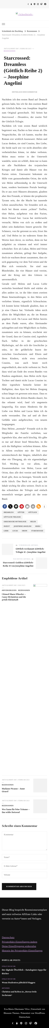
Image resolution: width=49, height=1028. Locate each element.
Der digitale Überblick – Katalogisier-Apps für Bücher (24, 972)
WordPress (40, 1013)
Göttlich (32, 512)
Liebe (6, 531)
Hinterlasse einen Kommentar (24, 92)
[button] (5, 506)
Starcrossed (37, 531)
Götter (21, 512)
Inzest (7, 526)
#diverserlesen (9, 590)
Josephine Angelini (22, 526)
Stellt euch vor (8, 966)
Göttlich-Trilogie (12, 517)
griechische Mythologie (15, 522)
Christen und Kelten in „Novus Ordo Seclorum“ (19, 993)
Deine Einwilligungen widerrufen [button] (19, 946)
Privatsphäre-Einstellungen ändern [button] (19, 941)
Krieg (37, 526)
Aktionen (6, 988)
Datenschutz (8, 937)
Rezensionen (9, 51)
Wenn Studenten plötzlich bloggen (18, 983)
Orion (24, 531)
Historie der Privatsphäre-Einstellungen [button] (22, 950)
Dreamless (9, 512)
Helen (33, 522)
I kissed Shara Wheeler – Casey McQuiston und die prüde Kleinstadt (14, 597)
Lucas (15, 531)
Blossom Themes (11, 1013)
